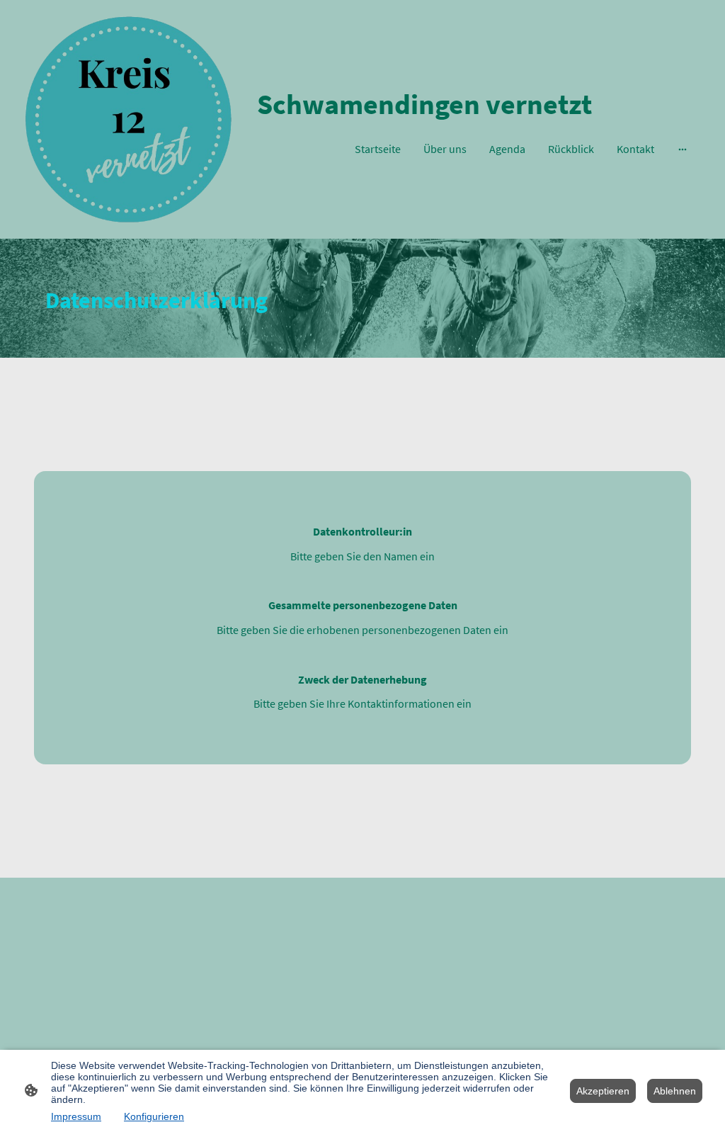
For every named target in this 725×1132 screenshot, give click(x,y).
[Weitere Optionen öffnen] (682, 148)
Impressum (76, 1116)
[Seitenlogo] (128, 119)
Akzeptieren (602, 1091)
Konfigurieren (154, 1116)
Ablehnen (674, 1091)
